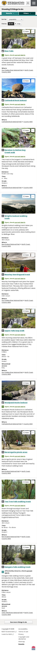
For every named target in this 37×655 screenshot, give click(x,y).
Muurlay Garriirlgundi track (17, 274)
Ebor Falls (9, 51)
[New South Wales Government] (33, 648)
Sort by (4, 19)
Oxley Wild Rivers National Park (12, 613)
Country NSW (6, 72)
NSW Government (8, 632)
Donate (21, 644)
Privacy (21, 634)
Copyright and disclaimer (23, 638)
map (18, 24)
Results (9, 13)
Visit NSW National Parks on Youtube (12, 652)
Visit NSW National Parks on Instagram (7, 652)
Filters (26, 13)
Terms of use (23, 632)
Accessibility (22, 629)
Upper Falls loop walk (14, 330)
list (12, 24)
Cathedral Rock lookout (16, 100)
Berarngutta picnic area (16, 452)
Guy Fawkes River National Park (12, 70)
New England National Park (11, 244)
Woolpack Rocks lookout (16, 402)
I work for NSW (7, 634)
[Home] (4, 3)
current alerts (20, 55)
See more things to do (18, 622)
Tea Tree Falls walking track (18, 501)
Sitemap (21, 642)
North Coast (29, 70)
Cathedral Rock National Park (12, 122)
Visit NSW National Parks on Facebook (3, 652)
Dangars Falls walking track (17, 567)
